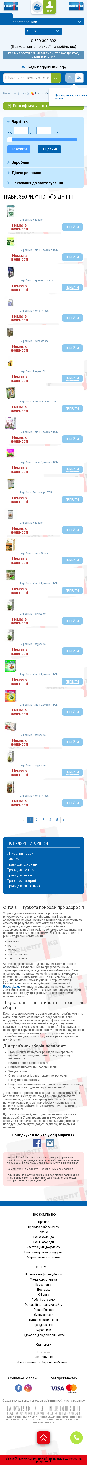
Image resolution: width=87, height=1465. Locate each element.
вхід (50, 10)
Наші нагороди (43, 1242)
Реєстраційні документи (43, 1247)
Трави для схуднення (23, 864)
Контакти (43, 1352)
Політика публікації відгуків (43, 1252)
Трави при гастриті (21, 881)
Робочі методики (43, 1299)
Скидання (49, 149)
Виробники (43, 1330)
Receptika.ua (11, 986)
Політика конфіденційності (43, 1274)
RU (70, 77)
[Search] (56, 78)
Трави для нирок (20, 875)
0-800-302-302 (43, 41)
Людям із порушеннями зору (46, 67)
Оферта (43, 1294)
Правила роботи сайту (43, 1227)
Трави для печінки (20, 870)
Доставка (43, 1289)
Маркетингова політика (43, 1257)
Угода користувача (43, 1279)
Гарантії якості (44, 1309)
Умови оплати (43, 1314)
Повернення (43, 1284)
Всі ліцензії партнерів (43, 1422)
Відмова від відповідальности (44, 1335)
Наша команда (43, 1237)
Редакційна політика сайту (43, 1304)
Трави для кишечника (23, 886)
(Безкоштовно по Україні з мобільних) (43, 47)
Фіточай (13, 859)
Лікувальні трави (20, 853)
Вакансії (43, 1232)
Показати (19, 149)
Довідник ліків (44, 1325)
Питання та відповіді (43, 1319)
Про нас (43, 1222)
